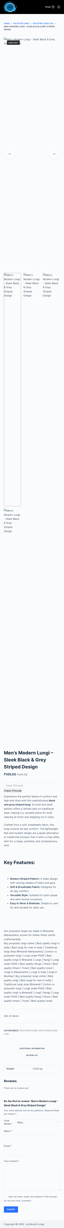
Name (8, 1131)
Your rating (8, 1122)
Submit (11, 1209)
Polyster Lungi (29, 1030)
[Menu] (58, 7)
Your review (11, 1161)
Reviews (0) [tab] (32, 1055)
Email (8, 1145)
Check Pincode (13, 790)
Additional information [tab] (32, 1048)
